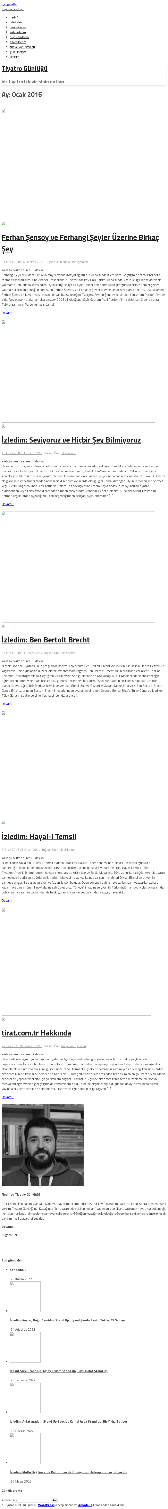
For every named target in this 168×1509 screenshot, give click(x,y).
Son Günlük (18, 1269)
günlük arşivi (18, 51)
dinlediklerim (18, 41)
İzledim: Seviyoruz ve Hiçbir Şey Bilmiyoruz (71, 439)
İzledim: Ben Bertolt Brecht (46, 639)
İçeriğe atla (9, 4)
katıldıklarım (18, 32)
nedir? (14, 17)
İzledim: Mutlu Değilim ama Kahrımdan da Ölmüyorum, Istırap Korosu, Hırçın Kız (68, 1472)
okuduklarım (18, 27)
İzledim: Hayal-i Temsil (39, 836)
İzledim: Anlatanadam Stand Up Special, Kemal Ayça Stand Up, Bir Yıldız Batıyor (68, 1421)
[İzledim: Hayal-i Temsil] (3, 822)
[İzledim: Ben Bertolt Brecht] (3, 626)
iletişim (14, 56)
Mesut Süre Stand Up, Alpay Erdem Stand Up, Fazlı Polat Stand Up (59, 1370)
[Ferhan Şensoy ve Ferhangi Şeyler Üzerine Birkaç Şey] (3, 223)
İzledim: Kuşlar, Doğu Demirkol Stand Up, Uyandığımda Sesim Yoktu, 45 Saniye (67, 1320)
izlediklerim (17, 22)
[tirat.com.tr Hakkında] (3, 1019)
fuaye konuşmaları (22, 46)
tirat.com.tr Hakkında (36, 1032)
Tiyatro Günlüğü (13, 9)
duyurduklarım (19, 36)
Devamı (8, 312)
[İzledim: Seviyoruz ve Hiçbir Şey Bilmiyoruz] (3, 426)
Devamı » (9, 1226)
